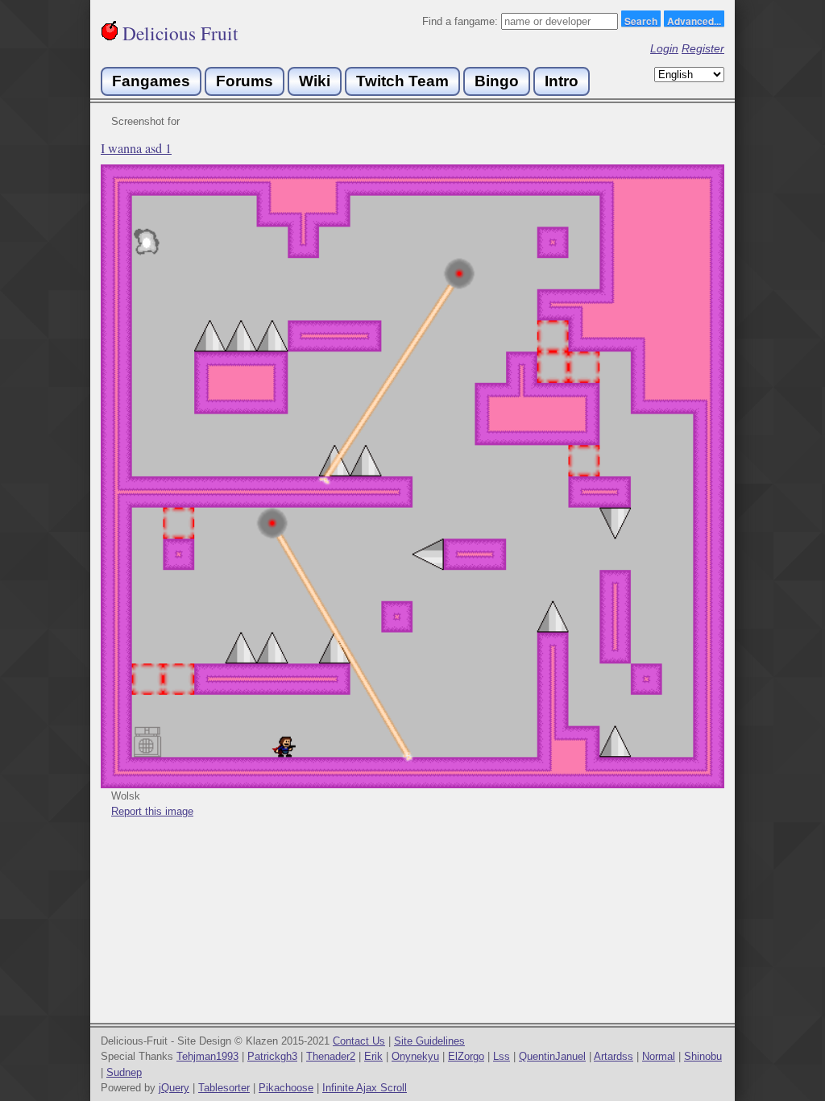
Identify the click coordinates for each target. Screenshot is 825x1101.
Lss (501, 1056)
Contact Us (359, 1041)
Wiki (314, 81)
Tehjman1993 (207, 1056)
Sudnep (124, 1072)
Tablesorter (224, 1088)
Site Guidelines (429, 1041)
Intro (561, 81)
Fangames (151, 81)
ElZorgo (466, 1056)
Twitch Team (402, 81)
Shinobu (703, 1056)
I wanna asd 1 (136, 148)
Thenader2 (330, 1056)
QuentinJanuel (552, 1056)
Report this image (152, 811)
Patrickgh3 (272, 1056)
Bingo (497, 81)
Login (664, 48)
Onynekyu (415, 1056)
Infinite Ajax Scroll (364, 1088)
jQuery (174, 1088)
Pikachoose (286, 1088)
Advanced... (694, 20)
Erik (373, 1056)
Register (703, 48)
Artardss (613, 1056)
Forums (244, 81)
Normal (658, 1056)
